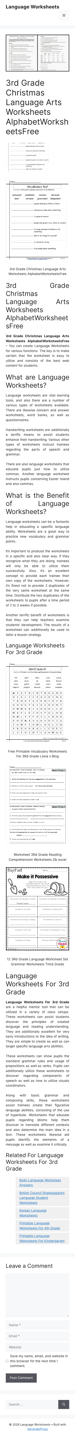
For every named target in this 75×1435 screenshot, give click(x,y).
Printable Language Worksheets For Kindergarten (42, 1238)
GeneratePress (37, 1429)
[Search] (63, 1404)
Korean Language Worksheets (33, 1213)
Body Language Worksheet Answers (40, 1182)
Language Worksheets (32, 7)
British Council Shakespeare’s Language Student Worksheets (42, 1198)
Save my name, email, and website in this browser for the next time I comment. (39, 1361)
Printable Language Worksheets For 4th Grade (39, 1225)
